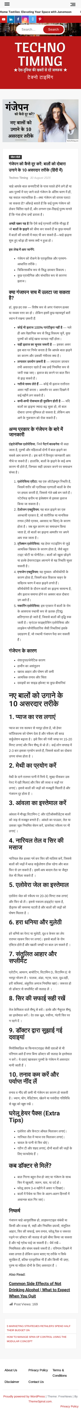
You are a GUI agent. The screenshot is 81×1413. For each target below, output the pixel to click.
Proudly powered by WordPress (24, 1396)
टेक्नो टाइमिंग (40, 77)
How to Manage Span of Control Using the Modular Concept (36, 1339)
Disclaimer (12, 1381)
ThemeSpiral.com (40, 1401)
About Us (11, 1370)
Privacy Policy (38, 1370)
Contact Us (36, 1381)
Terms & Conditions (60, 1372)
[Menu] (6, 4)
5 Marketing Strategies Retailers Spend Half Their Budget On (38, 1328)
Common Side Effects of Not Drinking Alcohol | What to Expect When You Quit (39, 1290)
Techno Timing (18, 177)
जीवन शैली (15, 157)
